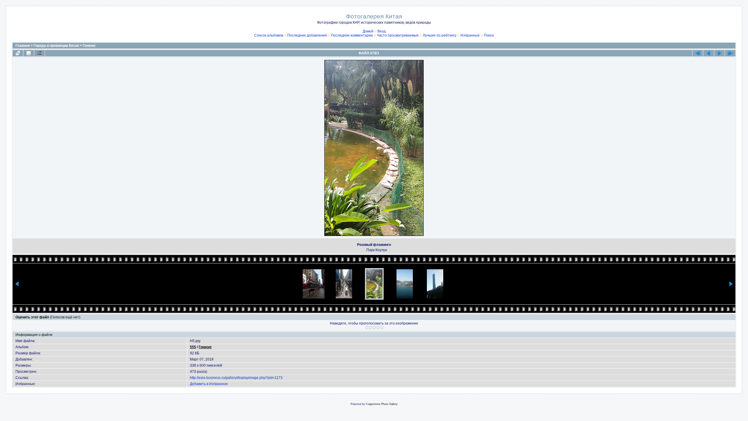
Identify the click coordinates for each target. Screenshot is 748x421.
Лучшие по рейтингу (439, 35)
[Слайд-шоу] (39, 53)
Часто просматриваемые (398, 35)
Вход (382, 31)
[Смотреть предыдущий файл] (708, 53)
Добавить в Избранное (209, 384)
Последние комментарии (352, 35)
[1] (366, 327)
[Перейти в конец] (730, 53)
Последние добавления (307, 35)
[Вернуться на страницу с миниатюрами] (18, 53)
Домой (368, 31)
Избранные (470, 35)
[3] (374, 327)
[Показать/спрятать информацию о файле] (28, 53)
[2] (370, 327)
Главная (22, 46)
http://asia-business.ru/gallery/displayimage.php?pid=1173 (236, 378)
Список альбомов (268, 35)
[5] (382, 327)
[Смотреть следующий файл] (719, 53)
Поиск (489, 35)
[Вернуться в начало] (697, 53)
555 (193, 347)
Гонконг (89, 46)
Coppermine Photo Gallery (382, 404)
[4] (378, 327)
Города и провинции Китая (56, 46)
